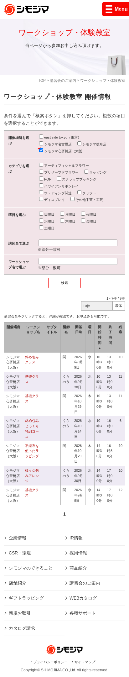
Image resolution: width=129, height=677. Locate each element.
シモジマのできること (31, 567)
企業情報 (17, 537)
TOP (42, 80)
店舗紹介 (17, 582)
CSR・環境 (20, 552)
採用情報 (78, 552)
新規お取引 (20, 613)
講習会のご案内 (63, 80)
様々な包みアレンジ (32, 476)
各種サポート (83, 613)
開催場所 (13, 327)
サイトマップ (85, 662)
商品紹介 (78, 567)
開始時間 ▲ (99, 337)
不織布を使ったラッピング (32, 451)
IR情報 (76, 537)
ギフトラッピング (26, 598)
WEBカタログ (83, 598)
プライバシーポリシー (50, 662)
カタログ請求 (22, 628)
